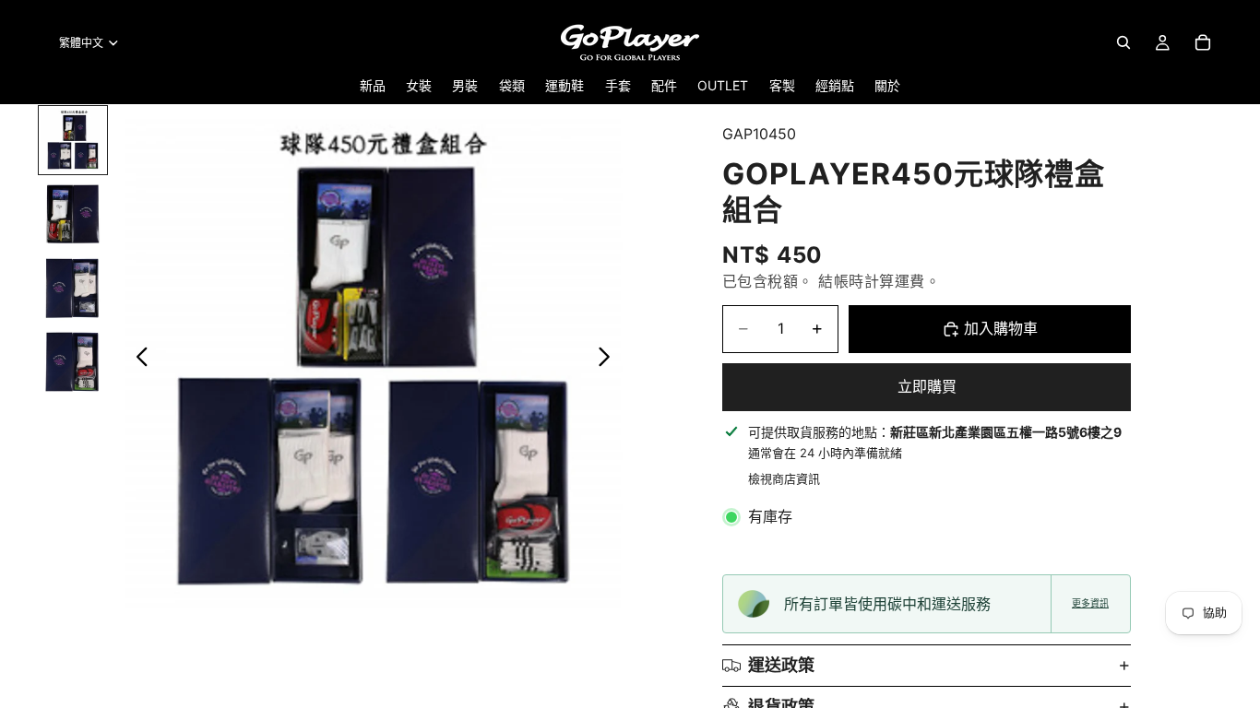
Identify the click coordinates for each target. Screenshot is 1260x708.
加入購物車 (1001, 328)
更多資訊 (1090, 603)
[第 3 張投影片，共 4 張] (73, 287)
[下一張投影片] (609, 360)
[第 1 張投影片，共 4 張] (73, 140)
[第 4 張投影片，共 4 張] (73, 361)
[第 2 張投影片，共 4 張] (73, 214)
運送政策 (781, 665)
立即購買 (927, 386)
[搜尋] (1123, 42)
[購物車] (1203, 42)
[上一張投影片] (137, 360)
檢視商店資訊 (784, 478)
